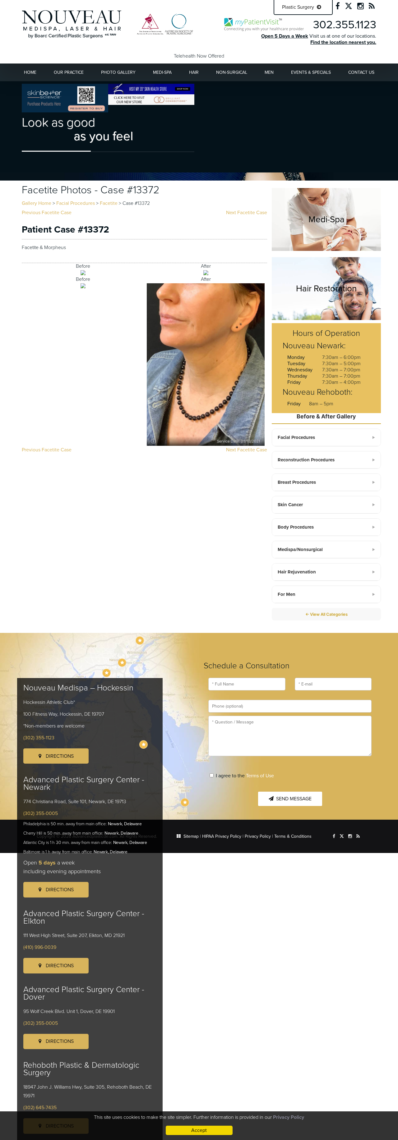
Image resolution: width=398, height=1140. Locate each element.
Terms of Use (260, 776)
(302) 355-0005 (40, 813)
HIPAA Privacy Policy (221, 836)
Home (30, 72)
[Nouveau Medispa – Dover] (143, 744)
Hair (194, 72)
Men (269, 72)
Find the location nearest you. (343, 42)
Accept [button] (199, 1130)
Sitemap (191, 836)
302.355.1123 (344, 24)
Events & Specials (311, 72)
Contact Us (361, 72)
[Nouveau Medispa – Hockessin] (140, 640)
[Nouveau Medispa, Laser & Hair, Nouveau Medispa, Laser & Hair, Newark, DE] (72, 24)
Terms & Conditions (293, 836)
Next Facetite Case (246, 213)
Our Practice (69, 72)
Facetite (109, 203)
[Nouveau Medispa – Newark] (122, 662)
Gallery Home (36, 203)
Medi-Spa (162, 72)
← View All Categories (326, 614)
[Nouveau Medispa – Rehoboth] (185, 802)
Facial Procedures (75, 203)
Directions (59, 756)
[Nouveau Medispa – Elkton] (106, 673)
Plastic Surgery (298, 7)
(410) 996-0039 (39, 947)
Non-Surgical (231, 72)
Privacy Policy (258, 836)
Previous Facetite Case (47, 213)
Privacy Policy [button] (288, 1117)
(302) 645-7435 (40, 1108)
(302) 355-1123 (38, 738)
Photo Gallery (118, 72)
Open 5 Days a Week (284, 36)
